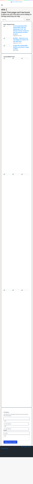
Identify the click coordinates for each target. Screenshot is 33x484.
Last (5, 426)
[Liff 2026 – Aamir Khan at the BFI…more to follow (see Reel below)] (8, 290)
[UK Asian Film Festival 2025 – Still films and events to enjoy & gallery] (8, 46)
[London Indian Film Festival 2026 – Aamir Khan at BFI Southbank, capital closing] (25, 290)
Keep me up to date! (10, 442)
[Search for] (31, 5)
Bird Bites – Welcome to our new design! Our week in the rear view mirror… (20, 39)
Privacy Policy (24, 437)
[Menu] (2, 5)
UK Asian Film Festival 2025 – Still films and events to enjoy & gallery (21, 47)
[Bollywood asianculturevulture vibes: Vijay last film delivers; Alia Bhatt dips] (16, 174)
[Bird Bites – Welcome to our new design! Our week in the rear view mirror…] (8, 38)
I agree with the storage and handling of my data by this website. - (17, 437)
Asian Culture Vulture (26, 446)
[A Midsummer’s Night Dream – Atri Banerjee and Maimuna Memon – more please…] (16, 290)
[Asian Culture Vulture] (16, 2)
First (5, 421)
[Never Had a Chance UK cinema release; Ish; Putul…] (8, 174)
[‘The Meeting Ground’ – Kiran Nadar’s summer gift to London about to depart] (25, 58)
